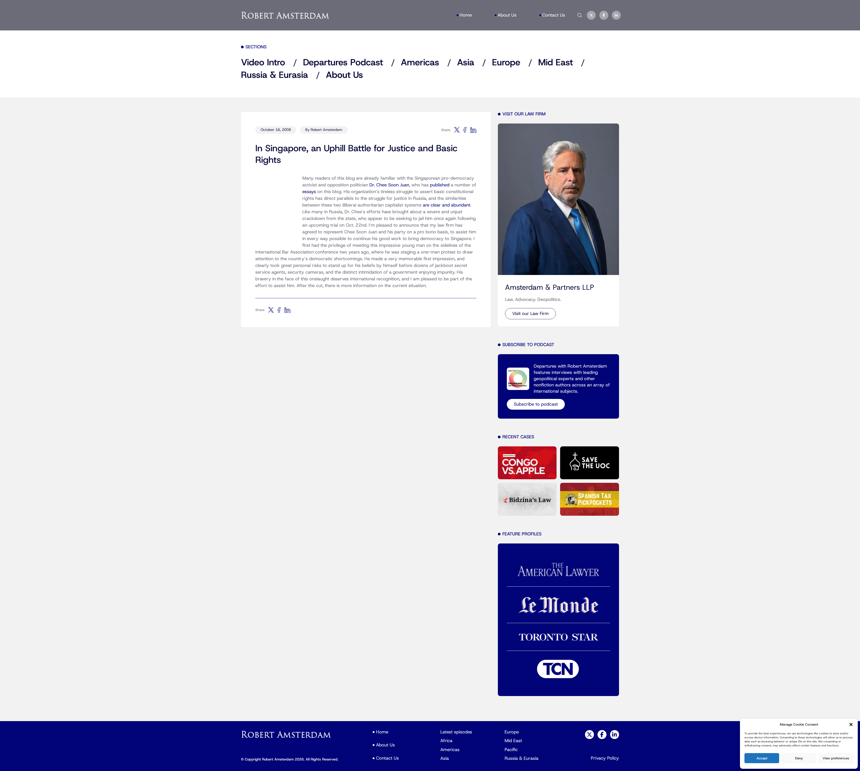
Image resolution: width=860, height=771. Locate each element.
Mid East (555, 62)
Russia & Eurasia (274, 75)
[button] (851, 724)
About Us (344, 75)
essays (309, 192)
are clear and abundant (446, 205)
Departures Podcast (343, 62)
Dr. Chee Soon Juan (389, 185)
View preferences (836, 758)
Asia (465, 62)
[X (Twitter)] (591, 15)
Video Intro (263, 62)
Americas (420, 62)
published (439, 185)
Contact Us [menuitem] (553, 15)
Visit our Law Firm (530, 314)
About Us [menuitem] (507, 15)
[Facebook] (604, 15)
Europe (506, 62)
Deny (799, 758)
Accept (762, 758)
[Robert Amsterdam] (285, 15)
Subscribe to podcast (536, 404)
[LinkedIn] (616, 15)
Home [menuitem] (466, 15)
